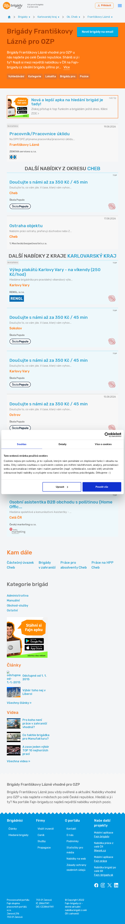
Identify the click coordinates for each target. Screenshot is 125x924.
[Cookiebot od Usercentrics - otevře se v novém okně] (107, 434)
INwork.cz (100, 850)
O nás (70, 835)
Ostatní (12, 610)
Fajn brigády (101, 836)
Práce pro (73, 565)
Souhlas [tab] (21, 444)
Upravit (60, 486)
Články (12, 828)
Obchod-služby (17, 605)
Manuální (13, 600)
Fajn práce (100, 860)
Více (66, 67)
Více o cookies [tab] (103, 444)
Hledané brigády (18, 835)
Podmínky (73, 841)
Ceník (41, 835)
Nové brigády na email (97, 32)
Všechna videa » (18, 761)
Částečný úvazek (20, 565)
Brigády (47, 565)
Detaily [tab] (63, 444)
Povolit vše (102, 486)
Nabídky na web (76, 858)
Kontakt (71, 828)
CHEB (93, 169)
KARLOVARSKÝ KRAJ (91, 256)
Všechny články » (19, 703)
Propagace (44, 847)
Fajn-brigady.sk (103, 874)
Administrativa (17, 595)
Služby (42, 841)
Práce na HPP (102, 565)
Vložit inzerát (46, 828)
